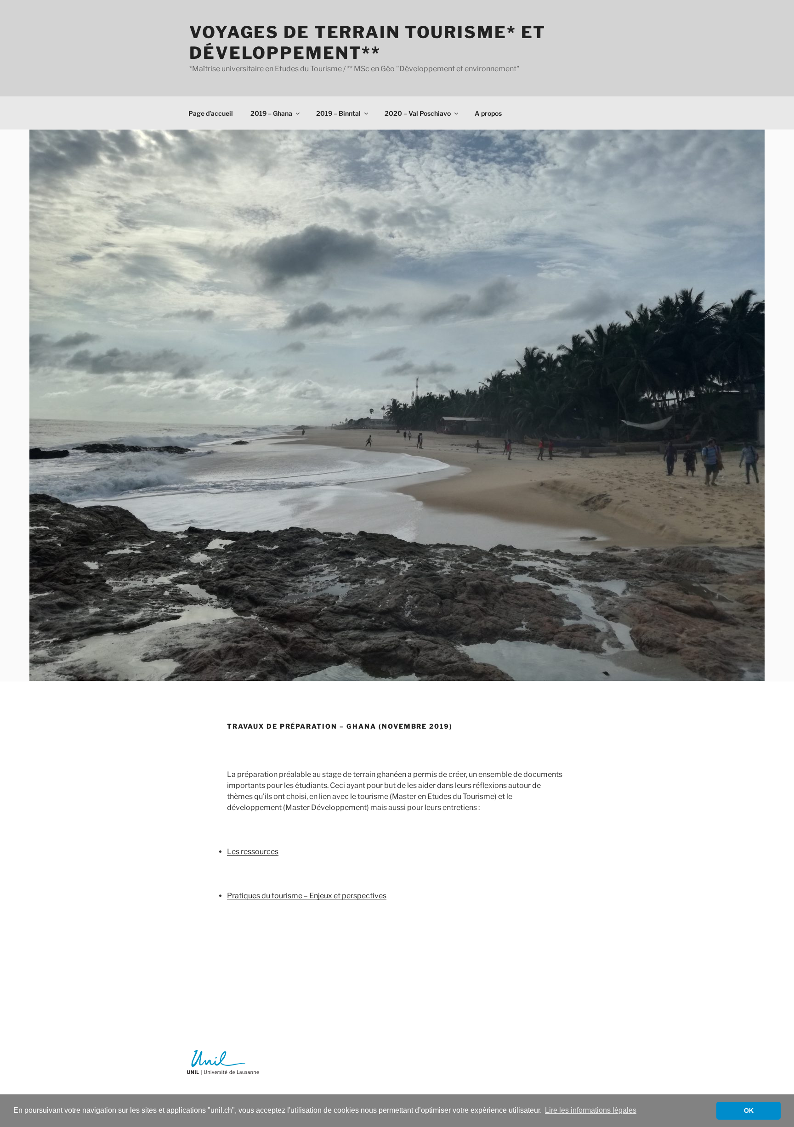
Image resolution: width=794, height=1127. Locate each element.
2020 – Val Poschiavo (418, 113)
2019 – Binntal (338, 113)
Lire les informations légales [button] (590, 1110)
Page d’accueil (210, 113)
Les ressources (252, 851)
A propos (488, 113)
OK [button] (749, 1110)
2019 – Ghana (271, 113)
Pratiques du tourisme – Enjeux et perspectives (306, 895)
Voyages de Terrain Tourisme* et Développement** (367, 42)
